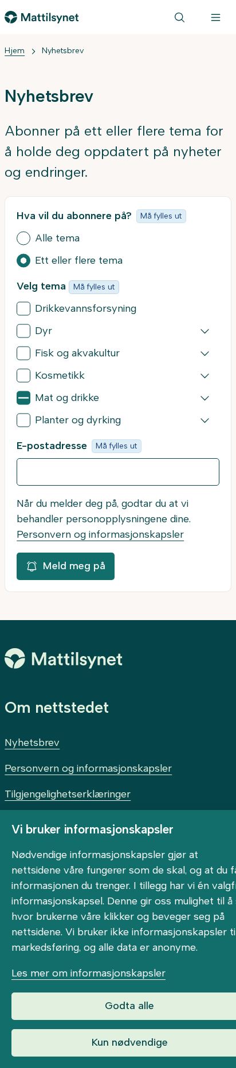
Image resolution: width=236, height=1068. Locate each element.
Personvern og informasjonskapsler (100, 534)
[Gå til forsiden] (41, 17)
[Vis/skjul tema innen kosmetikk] (204, 376)
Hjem (15, 50)
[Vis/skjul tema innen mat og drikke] (204, 398)
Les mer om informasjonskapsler (88, 973)
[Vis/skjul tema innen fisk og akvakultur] (204, 354)
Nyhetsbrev (63, 50)
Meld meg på (73, 565)
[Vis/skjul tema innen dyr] (204, 331)
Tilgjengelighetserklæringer (68, 794)
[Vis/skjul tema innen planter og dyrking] (204, 420)
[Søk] (179, 17)
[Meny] (215, 17)
